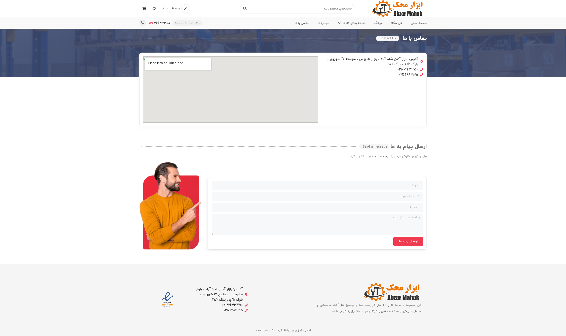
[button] (351, 23)
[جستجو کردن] (245, 8)
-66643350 (159, 23)
